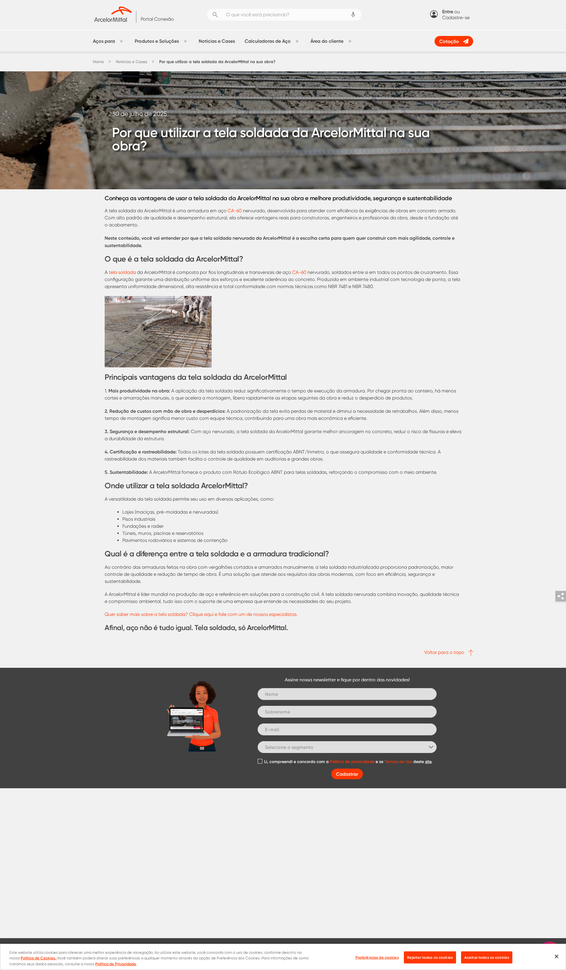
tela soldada (122, 272)
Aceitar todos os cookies (486, 957)
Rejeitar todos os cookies (430, 957)
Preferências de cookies (377, 957)
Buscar (215, 15)
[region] (283, 957)
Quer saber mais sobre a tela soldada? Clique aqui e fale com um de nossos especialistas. (201, 614)
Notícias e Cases (217, 41)
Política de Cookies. (39, 958)
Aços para (104, 41)
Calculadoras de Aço (268, 41)
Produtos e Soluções (157, 41)
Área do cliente (326, 41)
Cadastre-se (456, 17)
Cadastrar (347, 774)
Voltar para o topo (444, 652)
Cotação (449, 41)
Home (98, 62)
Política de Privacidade (115, 963)
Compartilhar (560, 596)
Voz (353, 15)
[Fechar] (556, 956)
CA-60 (235, 210)
